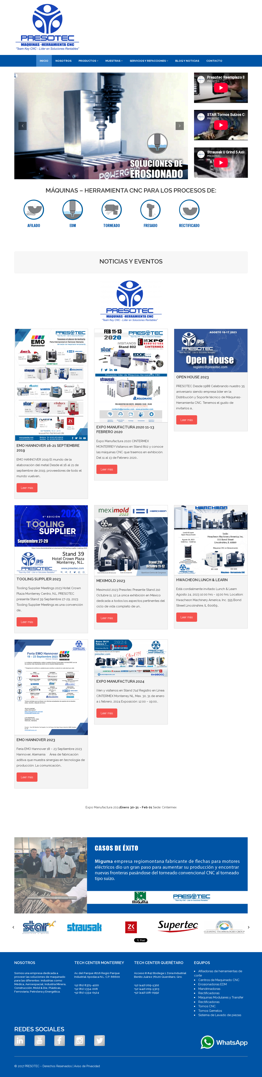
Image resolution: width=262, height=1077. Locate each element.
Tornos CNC (207, 1006)
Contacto (214, 60)
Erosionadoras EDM (212, 984)
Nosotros (63, 60)
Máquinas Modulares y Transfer (220, 997)
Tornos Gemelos (210, 1011)
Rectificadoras (208, 993)
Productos (87, 60)
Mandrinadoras (209, 989)
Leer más (27, 487)
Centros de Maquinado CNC (218, 980)
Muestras (112, 60)
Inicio (44, 60)
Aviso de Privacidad (87, 1066)
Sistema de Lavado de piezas (219, 1015)
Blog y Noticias (187, 60)
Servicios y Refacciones (148, 60)
